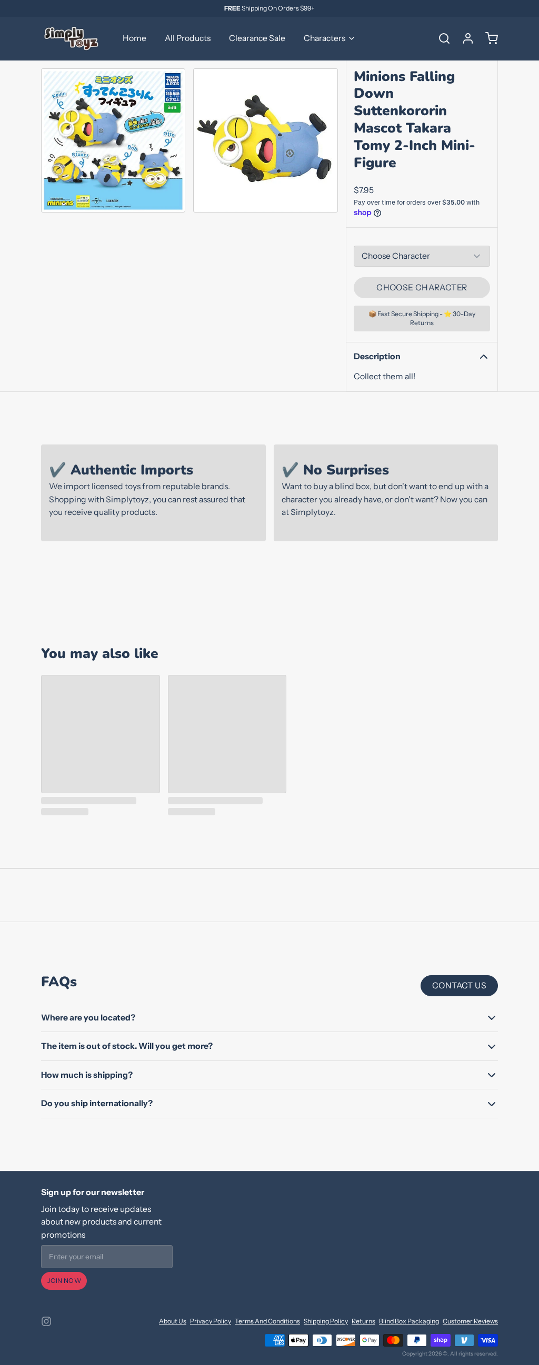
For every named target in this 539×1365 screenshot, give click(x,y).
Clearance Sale (257, 38)
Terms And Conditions (267, 1321)
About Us (172, 1321)
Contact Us (459, 985)
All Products (188, 38)
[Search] (441, 38)
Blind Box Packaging (409, 1321)
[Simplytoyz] (72, 38)
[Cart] (488, 38)
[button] (422, 287)
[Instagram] (46, 1321)
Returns (363, 1321)
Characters (324, 38)
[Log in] (464, 38)
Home (134, 38)
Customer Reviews (470, 1321)
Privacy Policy (210, 1321)
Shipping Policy (326, 1321)
